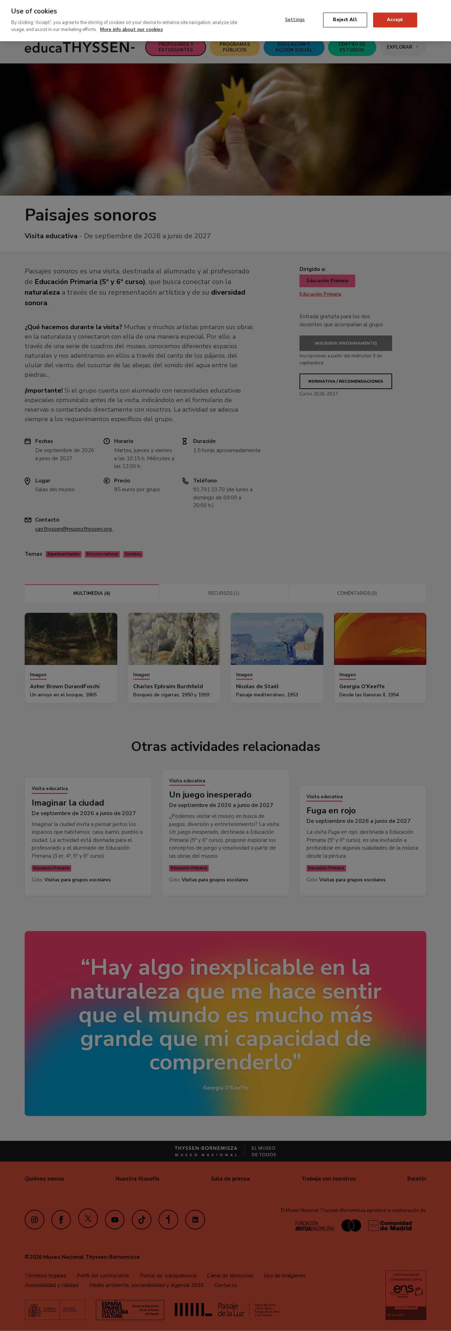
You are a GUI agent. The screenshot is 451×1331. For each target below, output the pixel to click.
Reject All (345, 20)
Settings (295, 20)
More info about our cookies (131, 29)
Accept (395, 20)
